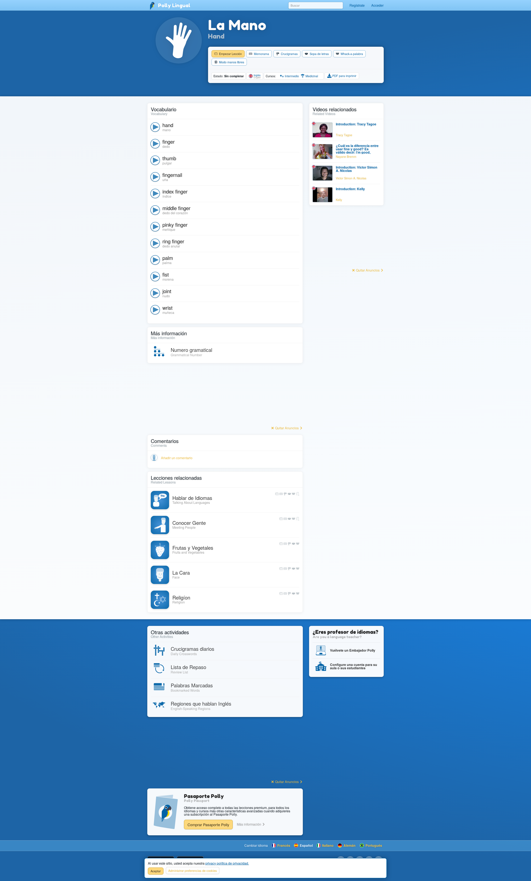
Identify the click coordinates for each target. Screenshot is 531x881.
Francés (283, 845)
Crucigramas (289, 54)
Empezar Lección (230, 54)
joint (166, 291)
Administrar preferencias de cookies (192, 870)
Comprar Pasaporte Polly (208, 824)
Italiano (327, 845)
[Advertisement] (225, 396)
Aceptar (156, 871)
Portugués (373, 845)
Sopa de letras (319, 54)
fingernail (172, 174)
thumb (169, 158)
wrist (167, 307)
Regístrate (357, 5)
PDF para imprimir (343, 76)
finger (168, 141)
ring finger (173, 241)
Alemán (349, 845)
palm (167, 257)
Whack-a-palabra (351, 54)
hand (167, 124)
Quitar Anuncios (287, 428)
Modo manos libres (231, 62)
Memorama (261, 54)
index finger (175, 191)
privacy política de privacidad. (227, 863)
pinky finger (175, 224)
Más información (249, 824)
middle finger (176, 208)
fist (165, 274)
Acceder (377, 5)
